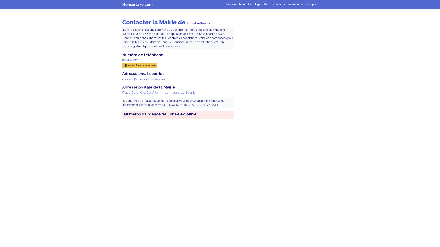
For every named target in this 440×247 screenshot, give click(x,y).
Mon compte (308, 4)
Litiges (258, 4)
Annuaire (231, 4)
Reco (267, 4)
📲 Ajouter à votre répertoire (140, 65)
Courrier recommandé (286, 4)
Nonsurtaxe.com (137, 4)
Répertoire (245, 4)
